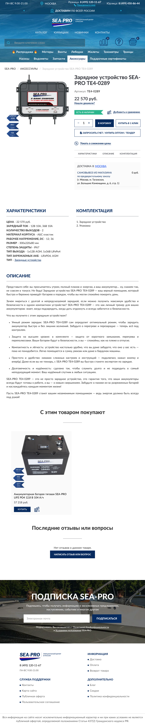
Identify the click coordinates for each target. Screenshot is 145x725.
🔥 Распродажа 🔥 (24, 52)
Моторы (47, 52)
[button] (84, 5)
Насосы (24, 58)
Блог (93, 685)
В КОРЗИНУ (104, 123)
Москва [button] (100, 166)
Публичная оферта (33, 696)
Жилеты (93, 52)
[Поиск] (8, 42)
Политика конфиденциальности (109, 696)
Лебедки (77, 52)
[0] (133, 42)
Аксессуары (77, 58)
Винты (62, 52)
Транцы (128, 52)
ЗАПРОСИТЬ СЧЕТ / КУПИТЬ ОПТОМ (109, 133)
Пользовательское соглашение (41, 702)
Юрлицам (61, 32)
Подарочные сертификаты (108, 58)
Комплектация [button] (128, 154)
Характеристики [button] (87, 154)
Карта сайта (29, 691)
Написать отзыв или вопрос (72, 554)
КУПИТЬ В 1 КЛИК (128, 123)
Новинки (82, 32)
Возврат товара (99, 671)
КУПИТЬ (22, 509)
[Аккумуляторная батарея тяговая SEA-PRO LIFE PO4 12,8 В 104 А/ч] (41, 461)
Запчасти (59, 58)
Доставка (95, 659)
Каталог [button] (41, 32)
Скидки (94, 691)
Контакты (102, 32)
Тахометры (111, 52)
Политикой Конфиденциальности (91, 627)
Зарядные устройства (28, 260)
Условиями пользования (68, 630)
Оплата (94, 665)
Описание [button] (108, 154)
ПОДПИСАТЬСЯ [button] (106, 618)
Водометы (41, 58)
